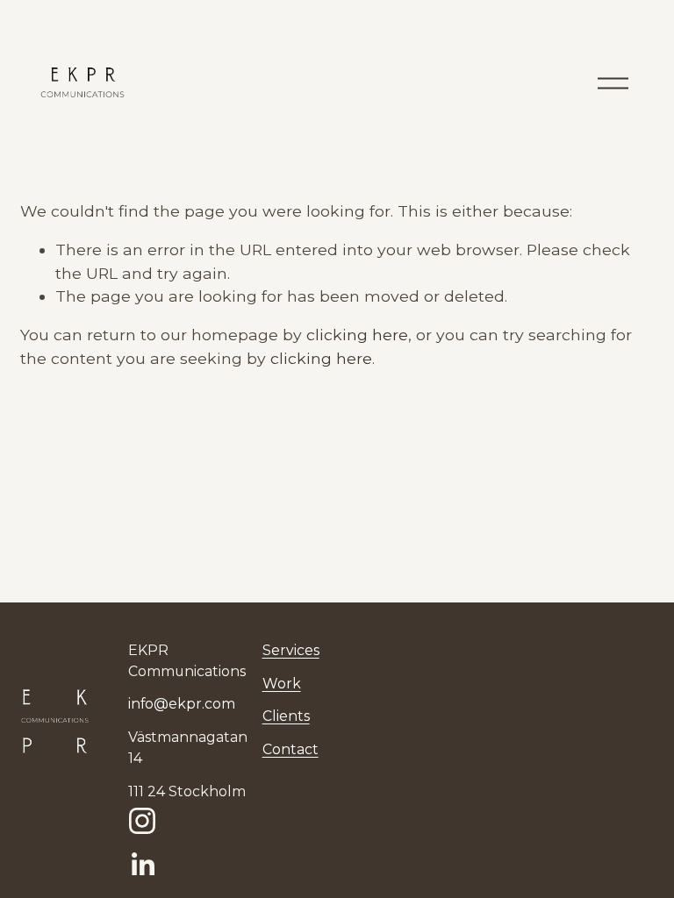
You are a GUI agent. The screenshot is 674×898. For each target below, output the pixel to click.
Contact (290, 749)
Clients (286, 716)
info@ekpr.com (181, 703)
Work (281, 683)
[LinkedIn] (142, 865)
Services (290, 650)
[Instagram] (142, 821)
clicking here (357, 334)
